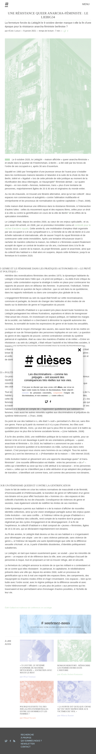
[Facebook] (50, 401)
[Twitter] (47, 401)
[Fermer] (79, 349)
